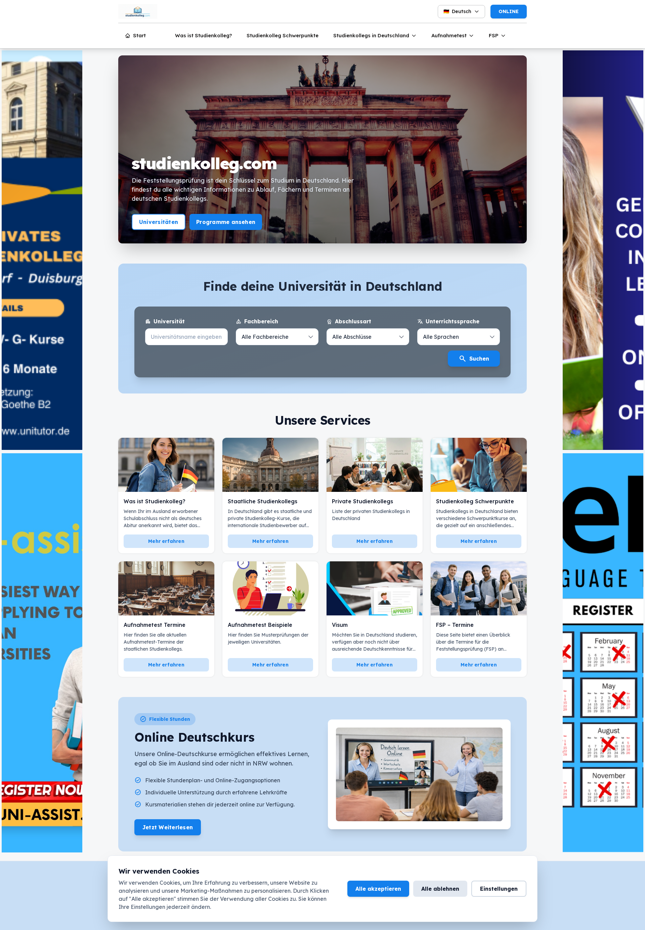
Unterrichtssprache (448, 321)
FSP (494, 35)
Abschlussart (349, 321)
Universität (165, 321)
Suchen (474, 358)
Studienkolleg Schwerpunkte (282, 35)
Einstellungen (499, 888)
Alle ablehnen (440, 888)
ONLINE (509, 11)
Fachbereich (257, 321)
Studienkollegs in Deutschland (371, 35)
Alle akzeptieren (378, 888)
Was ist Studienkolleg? (203, 35)
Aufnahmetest (449, 35)
